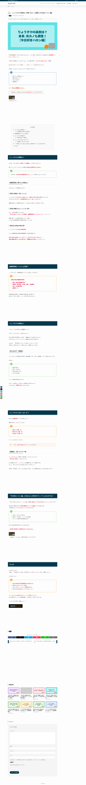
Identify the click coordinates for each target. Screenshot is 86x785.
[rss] (76, 0)
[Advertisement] (32, 112)
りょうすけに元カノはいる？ (22, 139)
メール (11, 750)
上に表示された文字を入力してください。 (17, 764)
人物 (10, 15)
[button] (12, 637)
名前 (11, 746)
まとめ (16, 145)
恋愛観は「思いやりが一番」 (23, 141)
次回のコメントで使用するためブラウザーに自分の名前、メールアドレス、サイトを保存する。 (28, 759)
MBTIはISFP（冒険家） (22, 137)
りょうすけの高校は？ (20, 129)
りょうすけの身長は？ (20, 135)
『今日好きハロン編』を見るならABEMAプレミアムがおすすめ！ (30, 143)
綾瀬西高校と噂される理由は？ (23, 131)
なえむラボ (11, 3)
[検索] (77, 0)
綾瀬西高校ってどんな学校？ (22, 133)
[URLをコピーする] (53, 637)
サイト (11, 755)
